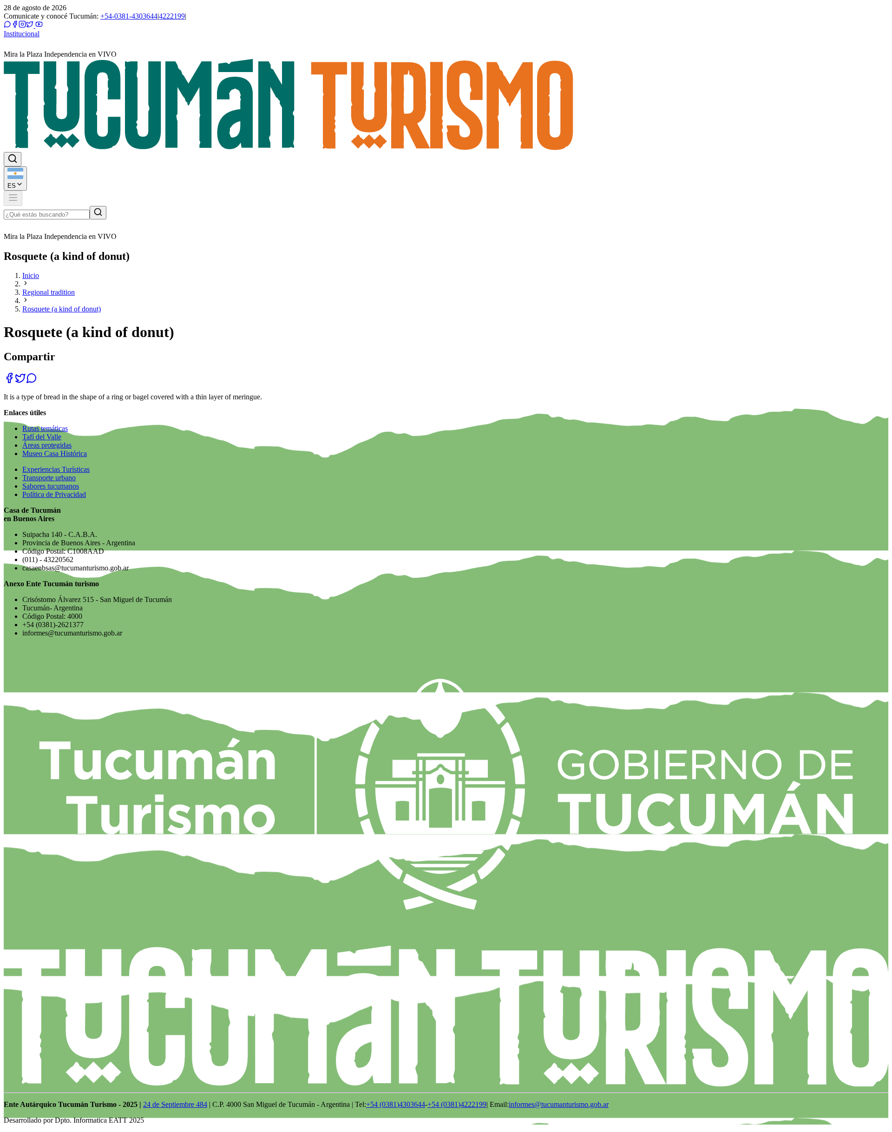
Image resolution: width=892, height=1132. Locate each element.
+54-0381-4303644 (128, 16)
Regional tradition (48, 292)
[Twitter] (29, 25)
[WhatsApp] (7, 25)
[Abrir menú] (13, 198)
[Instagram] (22, 25)
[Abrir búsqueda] (12, 159)
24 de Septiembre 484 (175, 1104)
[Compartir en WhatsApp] (31, 381)
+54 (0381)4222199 (456, 1104)
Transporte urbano (49, 478)
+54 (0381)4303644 (395, 1104)
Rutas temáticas (45, 428)
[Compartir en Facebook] (9, 381)
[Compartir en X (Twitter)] (20, 381)
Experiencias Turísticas (56, 469)
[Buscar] (98, 212)
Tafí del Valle (41, 437)
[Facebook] (15, 25)
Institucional (21, 34)
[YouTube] (38, 25)
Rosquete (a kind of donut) (61, 309)
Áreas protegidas (47, 445)
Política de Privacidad (54, 494)
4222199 (172, 16)
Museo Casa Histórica (54, 453)
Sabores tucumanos (50, 486)
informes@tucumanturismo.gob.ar (559, 1104)
